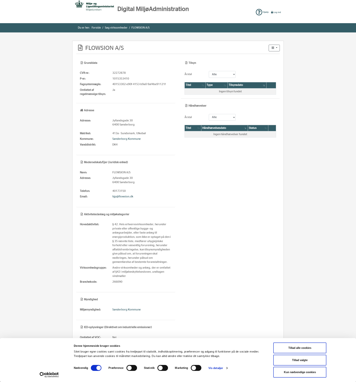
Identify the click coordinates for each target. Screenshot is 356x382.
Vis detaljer (215, 368)
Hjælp (265, 12)
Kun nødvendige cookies (300, 372)
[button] (274, 48)
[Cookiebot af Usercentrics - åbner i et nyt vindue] (49, 375)
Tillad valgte (300, 360)
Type (210, 85)
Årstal (188, 74)
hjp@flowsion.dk (122, 196)
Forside (96, 27)
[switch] (131, 368)
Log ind (277, 12)
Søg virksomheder (116, 27)
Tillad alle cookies (299, 347)
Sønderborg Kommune (126, 139)
